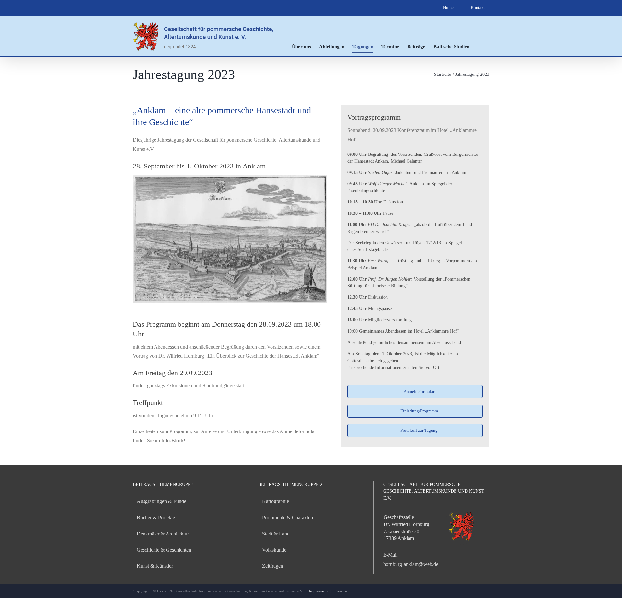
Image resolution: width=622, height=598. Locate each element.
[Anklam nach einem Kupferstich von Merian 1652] (230, 177)
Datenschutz (345, 591)
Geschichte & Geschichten (164, 550)
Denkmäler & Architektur (163, 533)
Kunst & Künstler (155, 566)
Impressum (318, 591)
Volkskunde (274, 550)
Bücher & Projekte (156, 517)
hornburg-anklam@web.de (410, 564)
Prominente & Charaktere (288, 517)
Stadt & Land (276, 533)
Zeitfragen (272, 566)
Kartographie (275, 501)
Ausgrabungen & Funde (161, 501)
